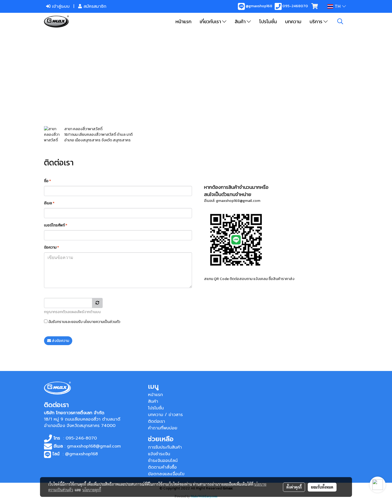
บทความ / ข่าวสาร (165, 415)
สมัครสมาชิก (94, 6)
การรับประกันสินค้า (165, 447)
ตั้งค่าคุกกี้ (294, 487)
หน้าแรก (183, 21)
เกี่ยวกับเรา (211, 21)
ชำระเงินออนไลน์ (163, 460)
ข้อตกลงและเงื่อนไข (166, 474)
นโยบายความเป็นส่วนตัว (101, 322)
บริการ (316, 21)
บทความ (293, 21)
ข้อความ (51, 247)
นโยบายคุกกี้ (91, 489)
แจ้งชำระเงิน (159, 454)
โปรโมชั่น (268, 21)
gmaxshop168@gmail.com (238, 200)
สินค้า (241, 21)
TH (337, 6)
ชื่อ (47, 181)
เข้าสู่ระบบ (60, 6)
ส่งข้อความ (60, 341)
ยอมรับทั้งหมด (322, 487)
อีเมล (49, 203)
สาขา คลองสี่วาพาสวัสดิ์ (83, 129)
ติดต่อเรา (156, 421)
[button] (340, 21)
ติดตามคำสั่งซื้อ (162, 467)
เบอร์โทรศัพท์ (55, 225)
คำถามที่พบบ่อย (162, 428)
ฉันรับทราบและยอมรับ (83, 322)
